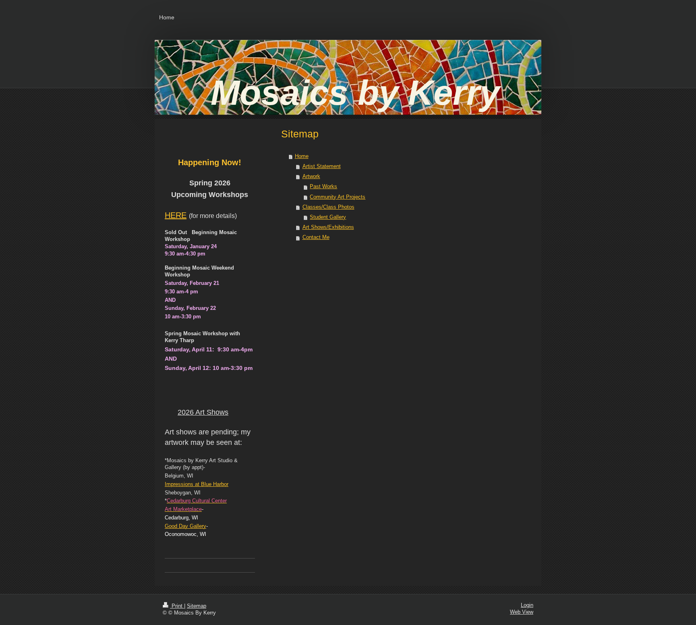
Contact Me (315, 237)
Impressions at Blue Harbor (196, 484)
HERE (175, 215)
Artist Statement (321, 166)
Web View (521, 612)
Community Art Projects (337, 197)
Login (527, 605)
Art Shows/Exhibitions (328, 227)
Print (177, 606)
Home (302, 156)
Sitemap (196, 606)
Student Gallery (328, 217)
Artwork (311, 176)
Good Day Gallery (185, 526)
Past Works (323, 186)
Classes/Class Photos (328, 207)
